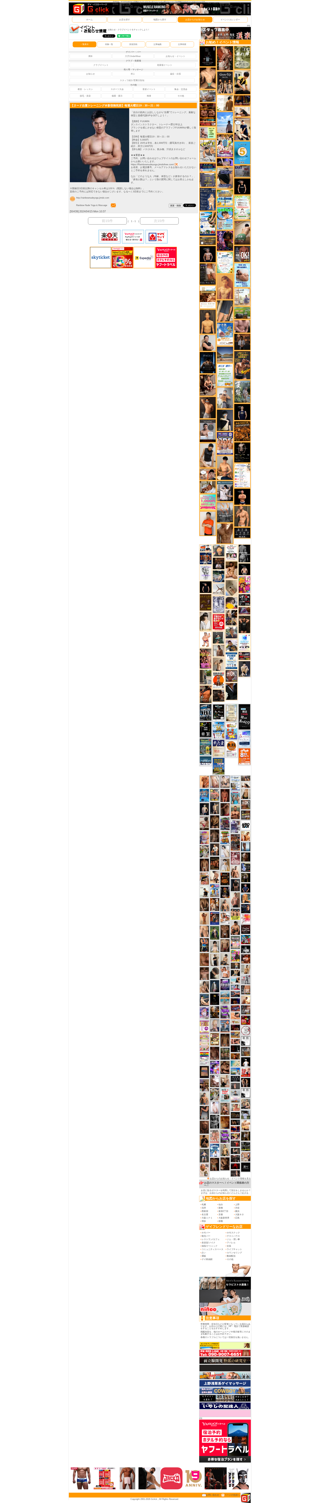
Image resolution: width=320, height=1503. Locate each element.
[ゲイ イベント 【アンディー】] (235, 1015)
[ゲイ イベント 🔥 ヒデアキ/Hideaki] (244, 624)
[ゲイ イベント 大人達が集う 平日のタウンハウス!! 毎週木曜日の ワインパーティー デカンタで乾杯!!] (204, 1027)
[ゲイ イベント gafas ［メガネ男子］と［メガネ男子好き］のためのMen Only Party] (224, 218)
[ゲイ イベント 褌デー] (235, 858)
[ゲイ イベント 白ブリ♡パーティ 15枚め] (225, 918)
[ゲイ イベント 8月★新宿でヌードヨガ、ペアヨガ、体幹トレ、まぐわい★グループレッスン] (218, 589)
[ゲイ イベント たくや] (246, 1000)
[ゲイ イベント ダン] (205, 694)
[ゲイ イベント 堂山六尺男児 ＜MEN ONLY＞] (215, 1136)
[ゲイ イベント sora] (207, 78)
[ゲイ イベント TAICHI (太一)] (246, 887)
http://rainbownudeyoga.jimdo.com (92, 198)
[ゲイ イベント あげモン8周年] (244, 756)
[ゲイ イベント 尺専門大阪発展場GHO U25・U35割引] (246, 939)
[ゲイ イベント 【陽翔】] (231, 617)
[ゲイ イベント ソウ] (218, 637)
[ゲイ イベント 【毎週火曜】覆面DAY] (235, 1027)
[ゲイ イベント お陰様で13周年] (242, 312)
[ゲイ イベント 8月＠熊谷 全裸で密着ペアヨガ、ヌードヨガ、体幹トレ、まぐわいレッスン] (224, 354)
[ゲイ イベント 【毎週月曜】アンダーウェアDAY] (235, 1129)
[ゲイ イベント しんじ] (215, 835)
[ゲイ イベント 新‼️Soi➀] (215, 795)
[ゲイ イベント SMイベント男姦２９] (235, 1048)
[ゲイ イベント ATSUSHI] (224, 122)
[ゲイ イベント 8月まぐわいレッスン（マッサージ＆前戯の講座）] (207, 487)
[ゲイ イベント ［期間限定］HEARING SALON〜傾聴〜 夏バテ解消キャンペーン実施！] (242, 82)
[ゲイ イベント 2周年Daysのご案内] (205, 729)
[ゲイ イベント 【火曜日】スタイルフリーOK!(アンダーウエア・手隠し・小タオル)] (246, 804)
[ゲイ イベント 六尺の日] (235, 1122)
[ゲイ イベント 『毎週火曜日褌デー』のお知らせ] (204, 1170)
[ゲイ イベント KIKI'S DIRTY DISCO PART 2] (244, 584)
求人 (133, 74)
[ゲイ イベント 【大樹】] (204, 1085)
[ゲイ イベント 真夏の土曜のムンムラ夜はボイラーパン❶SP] (242, 365)
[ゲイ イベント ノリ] (231, 570)
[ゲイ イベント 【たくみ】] (204, 987)
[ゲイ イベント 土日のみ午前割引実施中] (235, 980)
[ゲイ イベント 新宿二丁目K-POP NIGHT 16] (225, 998)
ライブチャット (234, 1249)
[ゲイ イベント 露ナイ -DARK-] (246, 1167)
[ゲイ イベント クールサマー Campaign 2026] (207, 223)
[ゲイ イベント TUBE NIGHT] (231, 660)
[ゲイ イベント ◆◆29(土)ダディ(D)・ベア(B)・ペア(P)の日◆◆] (246, 1082)
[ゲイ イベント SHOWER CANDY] (225, 984)
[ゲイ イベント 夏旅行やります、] (204, 1072)
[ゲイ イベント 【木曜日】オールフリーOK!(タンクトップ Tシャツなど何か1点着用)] (246, 1051)
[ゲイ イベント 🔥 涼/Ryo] (235, 1056)
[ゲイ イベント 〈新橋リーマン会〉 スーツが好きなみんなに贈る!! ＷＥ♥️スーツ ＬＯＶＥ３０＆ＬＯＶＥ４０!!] (225, 1026)
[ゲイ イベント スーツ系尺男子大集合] (235, 1115)
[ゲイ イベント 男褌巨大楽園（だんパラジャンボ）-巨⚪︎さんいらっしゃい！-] (235, 798)
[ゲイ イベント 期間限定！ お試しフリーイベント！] (207, 240)
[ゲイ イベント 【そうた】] (225, 864)
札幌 (204, 1204)
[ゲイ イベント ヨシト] (231, 602)
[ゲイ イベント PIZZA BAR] (225, 878)
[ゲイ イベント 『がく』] (215, 849)
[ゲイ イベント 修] (242, 342)
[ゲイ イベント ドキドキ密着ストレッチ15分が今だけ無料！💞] (242, 452)
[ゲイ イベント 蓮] (246, 877)
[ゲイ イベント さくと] (225, 959)
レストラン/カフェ (211, 1239)
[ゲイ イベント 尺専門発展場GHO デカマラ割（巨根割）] (246, 1072)
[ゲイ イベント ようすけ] (235, 1041)
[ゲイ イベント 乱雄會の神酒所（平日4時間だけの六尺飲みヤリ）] (235, 826)
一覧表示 (84, 44)
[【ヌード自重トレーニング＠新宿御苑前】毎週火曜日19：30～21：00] (99, 109)
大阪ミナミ (207, 1218)
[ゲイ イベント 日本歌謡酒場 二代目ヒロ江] (215, 1039)
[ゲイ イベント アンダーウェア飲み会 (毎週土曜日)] (207, 179)
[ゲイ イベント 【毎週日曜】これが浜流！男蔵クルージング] (244, 655)
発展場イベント (164, 65)
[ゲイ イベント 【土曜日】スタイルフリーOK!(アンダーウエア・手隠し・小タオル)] (242, 254)
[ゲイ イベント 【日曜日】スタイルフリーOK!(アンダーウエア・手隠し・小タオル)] (231, 676)
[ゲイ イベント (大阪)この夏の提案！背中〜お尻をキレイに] (224, 491)
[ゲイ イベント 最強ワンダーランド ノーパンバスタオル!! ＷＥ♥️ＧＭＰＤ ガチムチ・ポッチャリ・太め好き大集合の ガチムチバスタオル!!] (224, 443)
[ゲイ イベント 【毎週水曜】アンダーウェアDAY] (235, 1008)
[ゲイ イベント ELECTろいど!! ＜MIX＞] (204, 795)
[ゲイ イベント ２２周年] (231, 731)
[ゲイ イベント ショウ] (207, 342)
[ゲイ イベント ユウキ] (224, 286)
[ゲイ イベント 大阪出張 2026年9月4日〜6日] (246, 959)
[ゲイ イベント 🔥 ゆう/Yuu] (224, 58)
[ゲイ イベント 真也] (204, 1155)
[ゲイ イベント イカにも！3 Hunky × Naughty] (207, 151)
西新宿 (205, 1211)
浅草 (204, 1208)
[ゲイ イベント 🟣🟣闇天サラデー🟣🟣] (207, 56)
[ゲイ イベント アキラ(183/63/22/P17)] (231, 632)
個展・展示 (117, 96)
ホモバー (206, 1232)
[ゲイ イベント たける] (215, 959)
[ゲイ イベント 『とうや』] (204, 809)
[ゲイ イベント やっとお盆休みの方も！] (207, 114)
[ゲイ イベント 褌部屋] (242, 171)
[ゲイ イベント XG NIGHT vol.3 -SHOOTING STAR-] (244, 642)
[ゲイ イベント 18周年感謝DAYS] (205, 761)
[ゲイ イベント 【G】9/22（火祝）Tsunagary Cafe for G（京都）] (235, 987)
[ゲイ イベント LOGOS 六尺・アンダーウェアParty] (215, 863)
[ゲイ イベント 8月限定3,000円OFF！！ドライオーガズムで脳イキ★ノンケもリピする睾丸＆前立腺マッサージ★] (235, 994)
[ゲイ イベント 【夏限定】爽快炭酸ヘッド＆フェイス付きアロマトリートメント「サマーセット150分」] (235, 1063)
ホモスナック (233, 1232)
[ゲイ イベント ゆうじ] (225, 945)
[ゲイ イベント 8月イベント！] (207, 167)
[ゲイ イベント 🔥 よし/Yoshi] (235, 965)
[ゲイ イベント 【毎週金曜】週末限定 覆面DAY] (235, 1001)
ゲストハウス (233, 1236)
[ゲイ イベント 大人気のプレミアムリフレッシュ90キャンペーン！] (224, 162)
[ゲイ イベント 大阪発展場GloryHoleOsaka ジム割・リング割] (246, 1146)
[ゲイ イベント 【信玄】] (215, 1012)
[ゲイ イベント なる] (246, 1103)
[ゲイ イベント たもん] (215, 1053)
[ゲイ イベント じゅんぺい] (225, 1040)
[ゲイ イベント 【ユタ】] (204, 781)
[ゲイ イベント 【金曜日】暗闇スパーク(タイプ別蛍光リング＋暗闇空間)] (246, 815)
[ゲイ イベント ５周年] (242, 152)
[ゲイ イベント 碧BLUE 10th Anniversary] (207, 362)
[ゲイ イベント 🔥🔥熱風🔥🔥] (225, 892)
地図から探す (159, 19)
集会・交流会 (180, 89)
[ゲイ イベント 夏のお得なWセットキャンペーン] (224, 197)
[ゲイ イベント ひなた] (225, 781)
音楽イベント (149, 89)
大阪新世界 (223, 1218)
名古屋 (205, 1214)
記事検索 (182, 44)
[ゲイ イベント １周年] (218, 712)
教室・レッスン (85, 89)
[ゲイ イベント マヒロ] (218, 550)
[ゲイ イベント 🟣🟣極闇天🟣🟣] (215, 999)
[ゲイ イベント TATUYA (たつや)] (205, 587)
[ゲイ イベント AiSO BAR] (246, 825)
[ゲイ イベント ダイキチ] (231, 645)
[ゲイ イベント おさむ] (215, 821)
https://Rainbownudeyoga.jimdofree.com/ (152, 164)
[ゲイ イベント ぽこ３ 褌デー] (224, 375)
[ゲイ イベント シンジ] (207, 407)
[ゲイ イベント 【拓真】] (235, 871)
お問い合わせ (212, 1495)
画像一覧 (109, 44)
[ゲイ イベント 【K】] (204, 931)
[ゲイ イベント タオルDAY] (215, 1121)
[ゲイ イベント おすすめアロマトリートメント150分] (235, 1099)
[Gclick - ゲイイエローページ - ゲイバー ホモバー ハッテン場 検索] (90, 8)
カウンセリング (234, 1252)
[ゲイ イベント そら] (225, 1067)
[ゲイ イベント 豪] (246, 1136)
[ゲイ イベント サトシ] (246, 1114)
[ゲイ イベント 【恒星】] (204, 1098)
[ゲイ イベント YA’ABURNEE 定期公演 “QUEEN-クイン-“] (225, 823)
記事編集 (158, 44)
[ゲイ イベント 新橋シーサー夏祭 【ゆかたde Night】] (215, 904)
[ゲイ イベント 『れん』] (215, 808)
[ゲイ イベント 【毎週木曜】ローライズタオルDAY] (235, 1166)
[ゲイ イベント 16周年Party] (218, 730)
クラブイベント (100, 65)
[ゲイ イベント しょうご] (204, 918)
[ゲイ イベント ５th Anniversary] (244, 738)
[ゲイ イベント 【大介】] (235, 1151)
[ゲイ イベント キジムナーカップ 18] (205, 746)
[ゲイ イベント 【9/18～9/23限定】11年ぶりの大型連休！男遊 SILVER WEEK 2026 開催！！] (246, 908)
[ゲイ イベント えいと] (235, 1107)
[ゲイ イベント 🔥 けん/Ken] (235, 1173)
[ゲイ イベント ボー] (205, 677)
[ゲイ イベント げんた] (204, 973)
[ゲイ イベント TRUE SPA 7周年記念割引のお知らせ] (242, 275)
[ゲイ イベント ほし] (225, 931)
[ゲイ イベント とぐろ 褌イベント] (204, 837)
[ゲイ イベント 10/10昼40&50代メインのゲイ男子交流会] (204, 851)
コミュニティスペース (212, 1249)
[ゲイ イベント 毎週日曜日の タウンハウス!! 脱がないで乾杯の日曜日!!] (218, 622)
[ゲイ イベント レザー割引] (244, 600)
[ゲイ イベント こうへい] (215, 876)
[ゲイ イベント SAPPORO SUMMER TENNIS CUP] (205, 712)
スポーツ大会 (117, 89)
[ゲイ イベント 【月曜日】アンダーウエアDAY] (246, 990)
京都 (220, 1214)
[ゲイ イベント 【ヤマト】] (246, 898)
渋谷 (237, 1208)
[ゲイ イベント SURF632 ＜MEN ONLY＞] (215, 890)
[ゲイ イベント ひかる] (225, 1081)
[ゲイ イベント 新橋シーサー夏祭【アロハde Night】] (242, 391)
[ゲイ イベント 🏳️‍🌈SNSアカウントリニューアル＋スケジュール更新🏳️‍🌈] (224, 102)
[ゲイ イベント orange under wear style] (218, 680)
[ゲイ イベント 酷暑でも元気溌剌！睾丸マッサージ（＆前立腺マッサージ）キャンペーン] (207, 297)
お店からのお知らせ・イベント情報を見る (230, 1178)
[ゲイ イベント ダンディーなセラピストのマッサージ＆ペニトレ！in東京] (246, 846)
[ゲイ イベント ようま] (225, 1108)
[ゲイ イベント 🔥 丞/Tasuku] (246, 778)
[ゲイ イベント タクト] (235, 899)
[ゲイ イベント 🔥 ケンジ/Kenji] (204, 945)
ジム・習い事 (233, 1239)
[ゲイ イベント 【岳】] (225, 905)
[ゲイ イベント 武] (218, 563)
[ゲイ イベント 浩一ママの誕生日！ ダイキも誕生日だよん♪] (204, 1042)
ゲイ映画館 (207, 1259)
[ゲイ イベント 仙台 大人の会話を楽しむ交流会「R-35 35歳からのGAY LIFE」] (231, 748)
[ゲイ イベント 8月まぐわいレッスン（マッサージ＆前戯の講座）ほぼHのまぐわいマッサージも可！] (207, 96)
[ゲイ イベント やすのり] (204, 959)
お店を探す (124, 19)
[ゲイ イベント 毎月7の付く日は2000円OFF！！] (235, 1022)
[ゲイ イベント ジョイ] (218, 576)
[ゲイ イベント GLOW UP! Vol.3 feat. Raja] (235, 955)
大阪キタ (239, 1214)
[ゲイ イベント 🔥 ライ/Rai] (235, 1143)
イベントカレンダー (230, 19)
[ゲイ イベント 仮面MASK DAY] (246, 949)
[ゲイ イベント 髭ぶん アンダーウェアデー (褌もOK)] (205, 639)
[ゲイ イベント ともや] (246, 836)
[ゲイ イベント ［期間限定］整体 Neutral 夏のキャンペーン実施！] (207, 455)
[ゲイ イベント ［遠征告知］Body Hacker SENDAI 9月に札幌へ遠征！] (235, 927)
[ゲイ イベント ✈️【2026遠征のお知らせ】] (242, 475)
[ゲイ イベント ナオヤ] (242, 516)
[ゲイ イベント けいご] (215, 1107)
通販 (204, 1256)
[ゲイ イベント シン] (204, 823)
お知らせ (90, 74)
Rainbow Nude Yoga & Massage (91, 205)
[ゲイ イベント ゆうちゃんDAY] (215, 1150)
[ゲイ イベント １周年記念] (224, 310)
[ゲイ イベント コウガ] (242, 232)
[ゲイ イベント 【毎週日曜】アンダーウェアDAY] (244, 610)
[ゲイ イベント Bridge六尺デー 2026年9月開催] (225, 1094)
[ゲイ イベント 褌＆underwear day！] (231, 552)
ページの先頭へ (232, 1495)
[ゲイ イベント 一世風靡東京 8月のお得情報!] (224, 178)
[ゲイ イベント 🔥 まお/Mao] (235, 1086)
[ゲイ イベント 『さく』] (215, 986)
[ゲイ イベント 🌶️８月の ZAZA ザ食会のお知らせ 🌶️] (235, 842)
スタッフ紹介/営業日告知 (132, 80)
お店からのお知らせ (195, 19)
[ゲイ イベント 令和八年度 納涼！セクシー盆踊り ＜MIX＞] (224, 145)
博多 (204, 1221)
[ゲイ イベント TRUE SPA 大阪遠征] (207, 132)
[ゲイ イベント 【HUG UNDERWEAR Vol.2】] (225, 837)
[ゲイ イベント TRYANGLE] (205, 572)
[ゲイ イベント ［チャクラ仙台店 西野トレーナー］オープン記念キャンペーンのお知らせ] (207, 523)
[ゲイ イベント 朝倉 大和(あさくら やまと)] (242, 326)
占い (204, 1252)
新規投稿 (133, 44)
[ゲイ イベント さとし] (215, 781)
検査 (149, 96)
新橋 (220, 1208)
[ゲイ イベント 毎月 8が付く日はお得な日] (235, 1158)
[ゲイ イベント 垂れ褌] (242, 57)
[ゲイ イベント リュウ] (207, 321)
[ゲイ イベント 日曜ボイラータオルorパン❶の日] (205, 658)
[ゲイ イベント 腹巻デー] (218, 604)
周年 (90, 56)
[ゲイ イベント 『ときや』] (204, 1000)
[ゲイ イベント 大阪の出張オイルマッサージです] (224, 398)
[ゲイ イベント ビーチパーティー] (218, 766)
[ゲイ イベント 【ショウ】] (215, 946)
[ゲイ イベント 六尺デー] (246, 979)
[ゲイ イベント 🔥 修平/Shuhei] (204, 1112)
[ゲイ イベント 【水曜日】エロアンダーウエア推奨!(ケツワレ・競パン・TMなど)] (246, 1010)
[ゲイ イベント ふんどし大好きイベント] (207, 199)
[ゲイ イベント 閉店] (231, 712)
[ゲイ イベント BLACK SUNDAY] (244, 553)
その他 (181, 96)
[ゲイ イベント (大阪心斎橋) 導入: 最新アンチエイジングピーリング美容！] (207, 430)
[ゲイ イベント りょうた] (204, 1141)
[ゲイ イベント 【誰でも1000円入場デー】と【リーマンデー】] (235, 1034)
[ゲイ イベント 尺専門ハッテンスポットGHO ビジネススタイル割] (246, 867)
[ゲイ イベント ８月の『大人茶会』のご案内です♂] (225, 1053)
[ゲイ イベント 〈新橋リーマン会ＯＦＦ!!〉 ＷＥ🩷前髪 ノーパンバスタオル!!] (235, 942)
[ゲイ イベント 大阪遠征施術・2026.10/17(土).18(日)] (246, 1125)
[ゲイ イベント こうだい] (225, 1163)
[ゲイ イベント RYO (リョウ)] (242, 496)
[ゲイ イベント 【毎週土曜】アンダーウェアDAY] (242, 100)
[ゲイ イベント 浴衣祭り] (224, 240)
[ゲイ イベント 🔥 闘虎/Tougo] (235, 812)
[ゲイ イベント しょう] (215, 1164)
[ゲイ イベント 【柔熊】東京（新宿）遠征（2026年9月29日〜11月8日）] (246, 1093)
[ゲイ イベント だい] (204, 865)
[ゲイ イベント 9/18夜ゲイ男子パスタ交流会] (215, 1094)
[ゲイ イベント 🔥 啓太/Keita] (215, 932)
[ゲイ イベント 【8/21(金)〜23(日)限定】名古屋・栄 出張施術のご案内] (242, 111)
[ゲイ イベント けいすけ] (204, 904)
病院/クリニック (210, 1246)
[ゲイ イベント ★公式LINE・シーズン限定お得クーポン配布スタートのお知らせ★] (207, 502)
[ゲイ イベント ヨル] (204, 891)
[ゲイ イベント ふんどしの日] (205, 602)
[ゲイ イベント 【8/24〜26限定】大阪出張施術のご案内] (246, 785)
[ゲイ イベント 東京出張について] (235, 1071)
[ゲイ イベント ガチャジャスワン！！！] (246, 929)
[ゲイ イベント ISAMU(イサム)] (244, 569)
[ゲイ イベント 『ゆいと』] (244, 668)
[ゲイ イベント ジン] (246, 1156)
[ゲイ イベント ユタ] (218, 650)
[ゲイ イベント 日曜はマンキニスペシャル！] (205, 558)
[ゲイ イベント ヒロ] (246, 969)
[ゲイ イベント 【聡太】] (225, 1150)
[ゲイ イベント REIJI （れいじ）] (246, 1062)
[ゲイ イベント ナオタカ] (246, 794)
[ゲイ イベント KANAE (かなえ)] (242, 186)
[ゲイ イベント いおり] (225, 851)
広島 (237, 1218)
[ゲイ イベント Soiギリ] (204, 878)
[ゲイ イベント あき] (215, 973)
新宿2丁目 (223, 1211)
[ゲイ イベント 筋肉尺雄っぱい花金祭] (235, 914)
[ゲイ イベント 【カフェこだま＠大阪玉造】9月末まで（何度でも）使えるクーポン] (224, 334)
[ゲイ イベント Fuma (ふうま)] (242, 412)
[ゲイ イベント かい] (231, 588)
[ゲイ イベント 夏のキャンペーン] (242, 207)
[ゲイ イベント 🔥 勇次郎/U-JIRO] (235, 885)
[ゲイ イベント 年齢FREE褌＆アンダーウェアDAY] (242, 431)
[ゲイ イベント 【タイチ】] (224, 533)
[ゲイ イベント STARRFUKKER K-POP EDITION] (215, 1067)
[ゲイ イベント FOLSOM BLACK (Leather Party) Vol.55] (215, 918)
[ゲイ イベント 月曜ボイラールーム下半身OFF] (225, 972)
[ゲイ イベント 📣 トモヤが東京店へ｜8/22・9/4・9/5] (207, 274)
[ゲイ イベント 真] (246, 857)
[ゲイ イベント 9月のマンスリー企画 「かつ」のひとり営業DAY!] (235, 783)
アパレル (231, 1242)
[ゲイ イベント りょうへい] (204, 1127)
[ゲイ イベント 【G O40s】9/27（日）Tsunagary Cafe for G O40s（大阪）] (235, 1092)
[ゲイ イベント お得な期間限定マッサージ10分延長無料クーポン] (207, 474)
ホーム (89, 19)
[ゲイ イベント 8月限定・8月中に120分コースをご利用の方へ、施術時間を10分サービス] (224, 262)
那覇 (220, 1221)
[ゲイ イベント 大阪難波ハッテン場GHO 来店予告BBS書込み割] (246, 1020)
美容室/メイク (208, 1242)
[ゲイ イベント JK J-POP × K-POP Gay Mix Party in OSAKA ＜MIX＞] (204, 1013)
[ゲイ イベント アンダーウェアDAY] (242, 532)
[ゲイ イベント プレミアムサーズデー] (246, 1030)
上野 (237, 1204)
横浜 (237, 1211)
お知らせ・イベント (175, 56)
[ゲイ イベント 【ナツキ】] (207, 385)
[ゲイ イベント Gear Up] (224, 82)
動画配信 (231, 1256)
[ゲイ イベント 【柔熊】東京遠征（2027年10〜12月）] (246, 1041)
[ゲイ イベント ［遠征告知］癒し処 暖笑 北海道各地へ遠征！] (224, 467)
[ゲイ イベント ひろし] (225, 809)
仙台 (220, 1204)
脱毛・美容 (85, 96)
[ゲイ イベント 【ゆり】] (205, 621)
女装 (229, 1246)
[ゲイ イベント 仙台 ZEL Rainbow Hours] (204, 1058)
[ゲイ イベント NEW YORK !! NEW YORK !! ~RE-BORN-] (224, 512)
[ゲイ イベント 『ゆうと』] (224, 420)
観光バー (206, 1236)
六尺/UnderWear (133, 56)
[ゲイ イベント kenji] (231, 691)
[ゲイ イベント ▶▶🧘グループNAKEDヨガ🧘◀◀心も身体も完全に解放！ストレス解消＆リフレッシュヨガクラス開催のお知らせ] (218, 695)
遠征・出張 (175, 74)
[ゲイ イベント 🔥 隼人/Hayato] (235, 973)
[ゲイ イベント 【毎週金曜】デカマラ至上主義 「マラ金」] (235, 1136)
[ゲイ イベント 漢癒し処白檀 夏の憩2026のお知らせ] (242, 297)
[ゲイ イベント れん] (215, 1025)
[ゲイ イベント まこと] (218, 664)
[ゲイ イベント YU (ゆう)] (207, 254)
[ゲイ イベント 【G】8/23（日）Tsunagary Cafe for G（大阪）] (205, 548)
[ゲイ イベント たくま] (215, 1080)
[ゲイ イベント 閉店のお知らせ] (218, 748)
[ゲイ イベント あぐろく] (246, 918)
